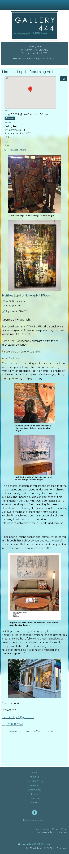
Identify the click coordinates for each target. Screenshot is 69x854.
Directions (35, 798)
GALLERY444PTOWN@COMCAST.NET (36, 58)
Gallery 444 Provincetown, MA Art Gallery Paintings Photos (36, 26)
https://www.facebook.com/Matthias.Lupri (27, 731)
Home (34, 772)
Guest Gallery (34, 789)
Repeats (11, 118)
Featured (34, 785)
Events (34, 794)
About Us (34, 776)
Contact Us (34, 802)
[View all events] (63, 78)
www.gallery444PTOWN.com (35, 843)
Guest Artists (19, 150)
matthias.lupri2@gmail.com (18, 717)
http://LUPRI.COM (12, 724)
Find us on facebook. (34, 820)
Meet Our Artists (35, 781)
